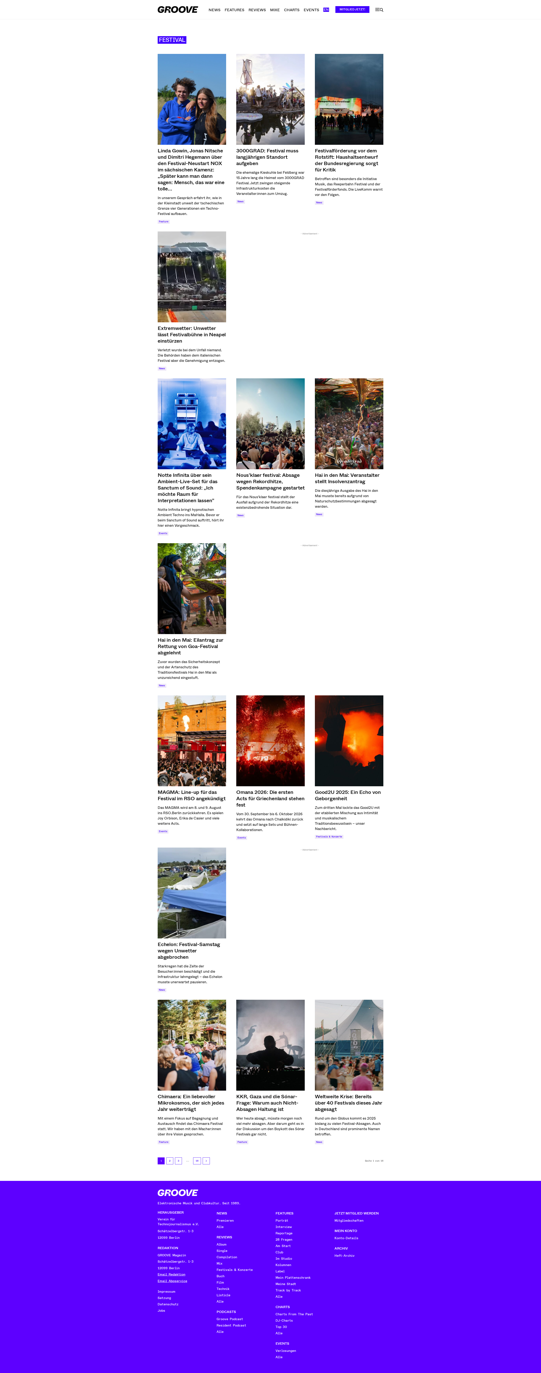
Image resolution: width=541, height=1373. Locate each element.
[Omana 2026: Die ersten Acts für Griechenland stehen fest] (270, 740)
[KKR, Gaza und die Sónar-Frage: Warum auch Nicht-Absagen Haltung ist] (270, 1045)
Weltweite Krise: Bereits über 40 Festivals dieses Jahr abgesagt (348, 1103)
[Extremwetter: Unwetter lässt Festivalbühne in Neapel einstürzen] (192, 276)
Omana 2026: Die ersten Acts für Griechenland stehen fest (270, 798)
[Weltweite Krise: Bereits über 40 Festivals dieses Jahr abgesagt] (349, 1045)
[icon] (379, 10)
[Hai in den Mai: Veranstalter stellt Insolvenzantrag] (349, 423)
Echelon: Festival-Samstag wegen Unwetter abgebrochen (189, 951)
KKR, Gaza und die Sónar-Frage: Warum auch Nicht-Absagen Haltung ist (267, 1103)
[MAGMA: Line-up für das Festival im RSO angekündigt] (192, 740)
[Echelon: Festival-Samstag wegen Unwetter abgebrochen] (192, 893)
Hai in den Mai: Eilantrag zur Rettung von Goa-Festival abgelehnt (190, 646)
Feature (163, 221)
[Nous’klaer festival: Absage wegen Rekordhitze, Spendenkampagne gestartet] (270, 423)
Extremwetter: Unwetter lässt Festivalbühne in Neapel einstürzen (192, 335)
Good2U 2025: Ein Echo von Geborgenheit (348, 795)
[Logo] (178, 9)
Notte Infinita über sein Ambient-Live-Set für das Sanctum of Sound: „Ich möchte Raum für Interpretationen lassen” (187, 488)
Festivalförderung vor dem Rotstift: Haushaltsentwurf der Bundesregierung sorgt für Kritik (346, 160)
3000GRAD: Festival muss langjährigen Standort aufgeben (267, 157)
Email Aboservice (172, 1281)
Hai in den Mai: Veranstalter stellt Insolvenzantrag (347, 478)
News (241, 201)
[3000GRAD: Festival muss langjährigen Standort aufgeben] (270, 99)
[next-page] (206, 1160)
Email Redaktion (171, 1274)
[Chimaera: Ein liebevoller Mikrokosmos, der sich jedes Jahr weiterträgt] (192, 1045)
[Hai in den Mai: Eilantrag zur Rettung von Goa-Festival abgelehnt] (192, 588)
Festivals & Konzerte (329, 836)
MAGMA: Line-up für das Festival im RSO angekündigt (192, 795)
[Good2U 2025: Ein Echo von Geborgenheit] (349, 740)
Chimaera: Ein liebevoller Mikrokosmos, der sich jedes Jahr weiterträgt (191, 1103)
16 (197, 1160)
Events (163, 533)
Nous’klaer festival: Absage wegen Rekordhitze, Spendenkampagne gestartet (270, 481)
